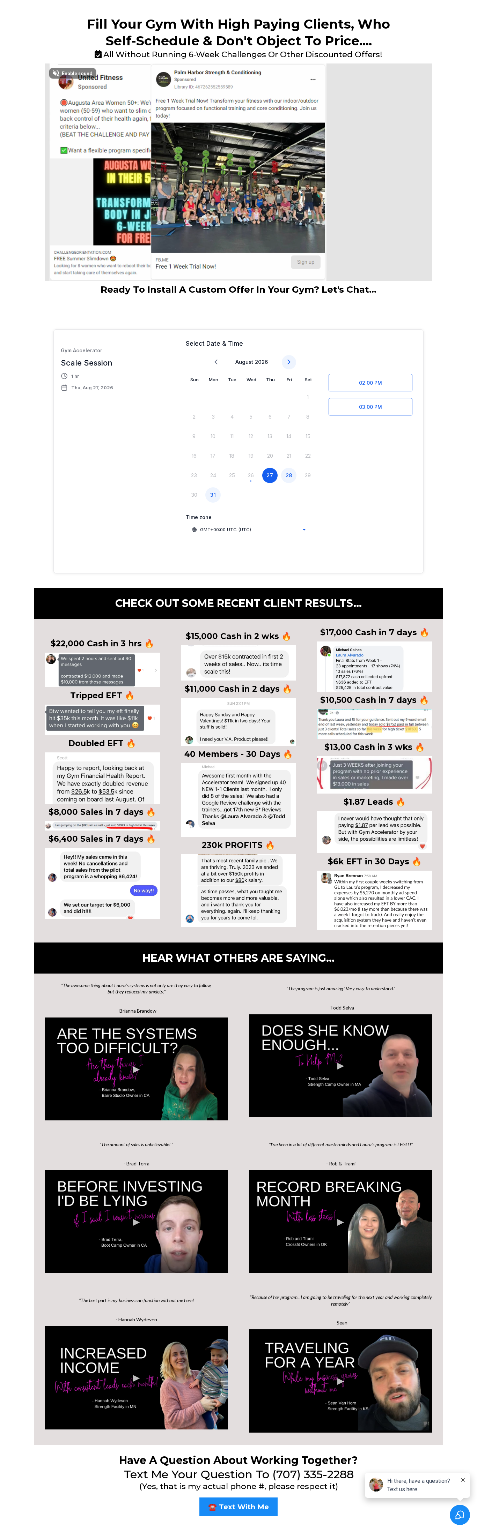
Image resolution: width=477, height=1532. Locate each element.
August (244, 362)
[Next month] (289, 362)
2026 (261, 362)
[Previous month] (216, 362)
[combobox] (248, 529)
